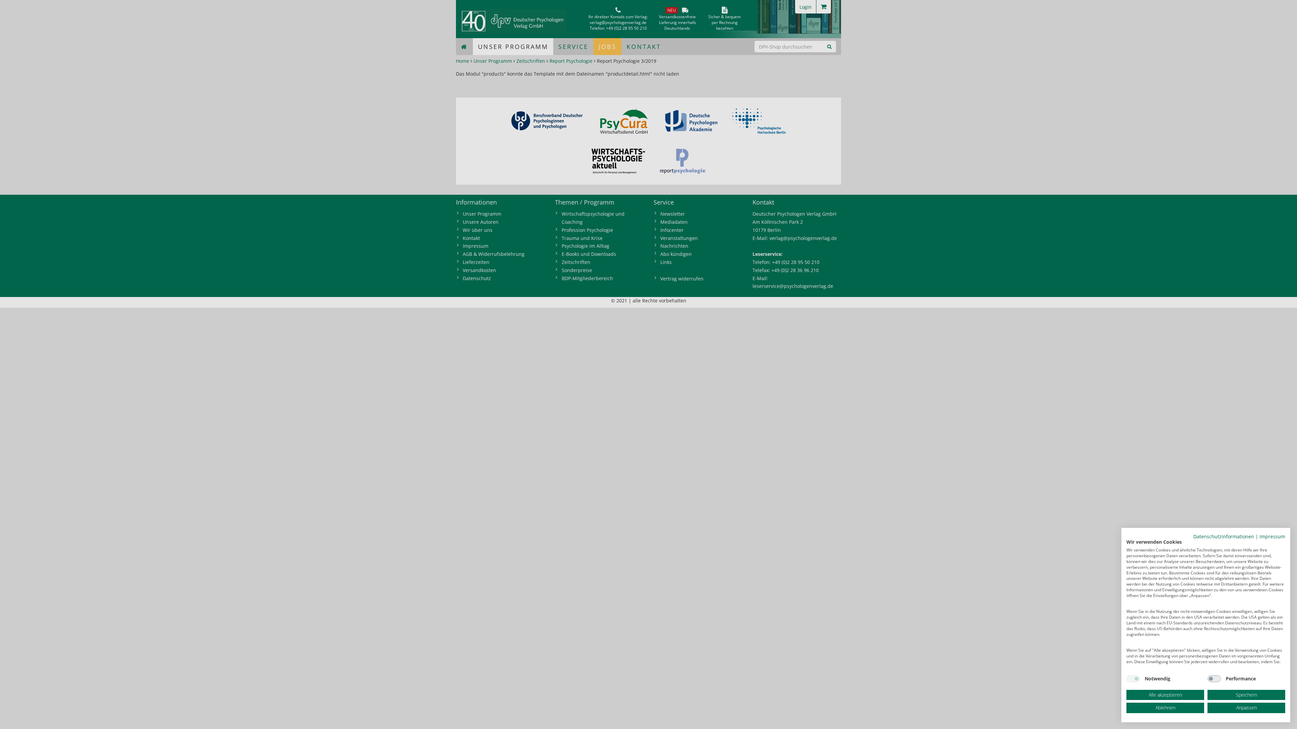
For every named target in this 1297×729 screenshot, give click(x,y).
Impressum (1272, 536)
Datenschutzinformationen (1223, 536)
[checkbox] (1133, 678)
